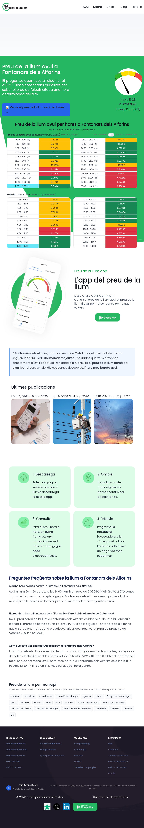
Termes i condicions (118, 755)
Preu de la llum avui (15, 743)
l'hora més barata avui (100, 368)
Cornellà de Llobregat (67, 696)
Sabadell (69, 702)
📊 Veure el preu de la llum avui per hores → (35, 109)
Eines (110, 7)
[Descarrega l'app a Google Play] (85, 806)
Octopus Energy (82, 743)
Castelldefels (45, 696)
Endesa (77, 761)
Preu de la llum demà (16, 749)
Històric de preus (14, 767)
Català (111, 773)
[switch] (111, 134)
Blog (124, 7)
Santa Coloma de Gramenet (77, 708)
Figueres (87, 696)
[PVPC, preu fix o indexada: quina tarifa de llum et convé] (30, 421)
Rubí (58, 702)
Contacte (113, 749)
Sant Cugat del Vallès (113, 702)
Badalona (15, 696)
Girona (99, 696)
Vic (12, 715)
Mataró (37, 702)
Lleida (13, 702)
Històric (136, 7)
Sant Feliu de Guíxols (21, 708)
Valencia (128, 708)
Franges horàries (48, 749)
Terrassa (115, 708)
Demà (97, 7)
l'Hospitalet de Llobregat (118, 696)
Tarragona (101, 708)
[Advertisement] (72, 34)
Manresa (25, 702)
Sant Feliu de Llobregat (47, 708)
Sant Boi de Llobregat (88, 702)
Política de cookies (117, 767)
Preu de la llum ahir (15, 755)
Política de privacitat (118, 761)
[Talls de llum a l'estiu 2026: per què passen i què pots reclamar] (113, 421)
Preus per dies (13, 761)
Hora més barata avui (50, 743)
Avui (86, 7)
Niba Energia (80, 749)
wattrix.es (121, 797)
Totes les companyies (85, 767)
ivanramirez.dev (52, 797)
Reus (48, 702)
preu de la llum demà (107, 363)
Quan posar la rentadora (52, 755)
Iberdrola (78, 755)
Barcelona (30, 696)
